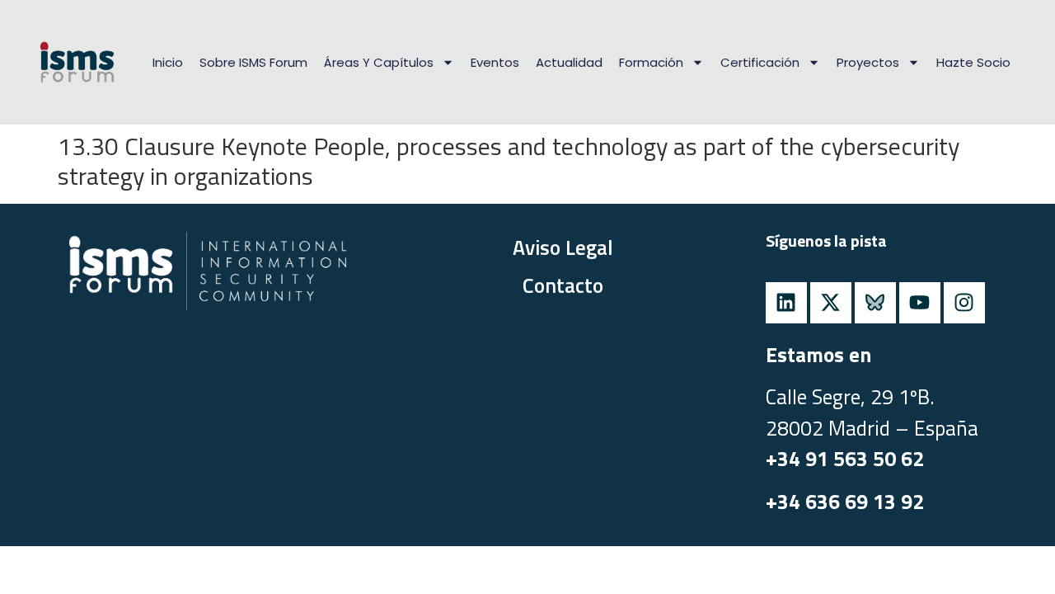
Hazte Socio (973, 62)
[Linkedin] (786, 302)
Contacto (563, 285)
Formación (651, 62)
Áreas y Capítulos (379, 62)
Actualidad (569, 62)
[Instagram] (964, 302)
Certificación (759, 62)
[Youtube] (919, 302)
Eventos (495, 62)
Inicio (167, 62)
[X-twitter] (830, 302)
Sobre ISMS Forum (253, 62)
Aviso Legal (563, 247)
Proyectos (868, 62)
